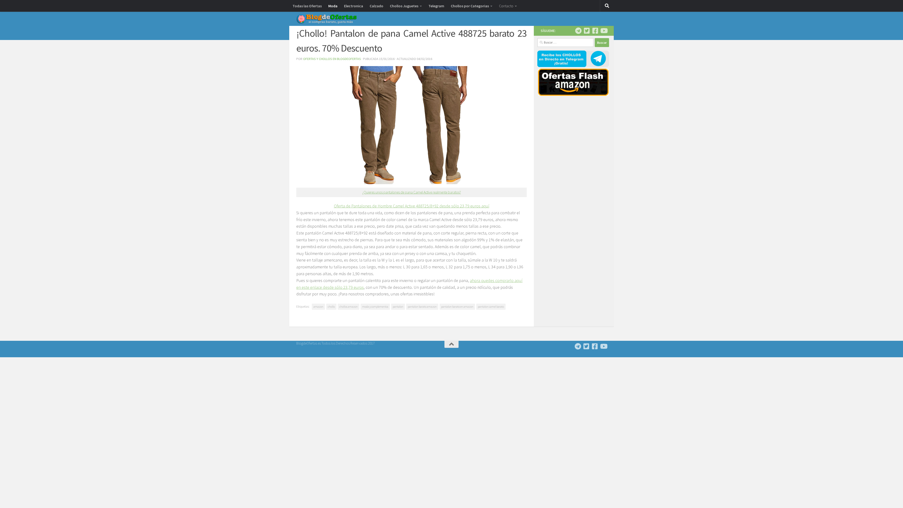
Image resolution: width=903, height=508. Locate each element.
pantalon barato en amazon (457, 306)
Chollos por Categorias (470, 6)
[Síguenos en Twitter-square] (586, 31)
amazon (318, 306)
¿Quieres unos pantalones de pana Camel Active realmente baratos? (411, 192)
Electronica (353, 6)
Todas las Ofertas (307, 6)
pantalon (398, 306)
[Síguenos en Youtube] (603, 31)
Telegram (436, 6)
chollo (331, 306)
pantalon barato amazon (422, 306)
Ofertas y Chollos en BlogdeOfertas (332, 59)
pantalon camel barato (491, 306)
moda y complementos (375, 306)
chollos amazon (348, 306)
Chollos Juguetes (404, 6)
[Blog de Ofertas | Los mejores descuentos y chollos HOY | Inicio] (326, 19)
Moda (332, 6)
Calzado (376, 6)
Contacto (506, 6)
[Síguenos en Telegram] (578, 31)
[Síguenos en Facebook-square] (595, 31)
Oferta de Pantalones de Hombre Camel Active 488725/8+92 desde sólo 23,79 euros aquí (411, 206)
